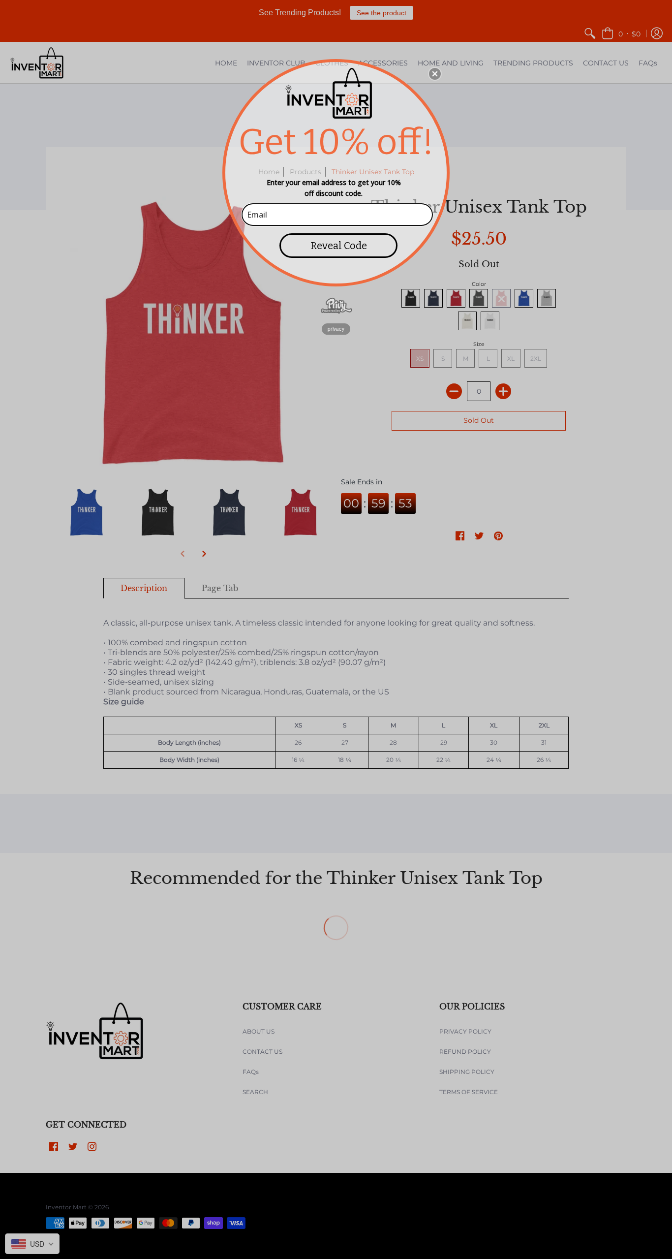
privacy (336, 328)
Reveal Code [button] (338, 246)
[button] (435, 74)
